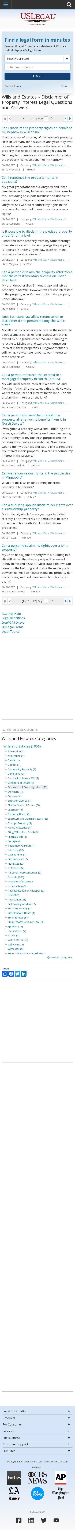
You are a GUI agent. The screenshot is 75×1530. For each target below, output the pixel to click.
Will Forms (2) (16, 944)
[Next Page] (65, 118)
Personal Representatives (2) (24, 872)
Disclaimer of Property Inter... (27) (27, 787)
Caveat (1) (14, 760)
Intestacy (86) (16, 850)
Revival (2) (14, 895)
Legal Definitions (13, 618)
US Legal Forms (12, 627)
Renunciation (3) (17, 886)
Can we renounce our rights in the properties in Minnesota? (36, 475)
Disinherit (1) (15, 791)
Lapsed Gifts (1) (17, 854)
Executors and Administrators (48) (28, 818)
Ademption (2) (16, 751)
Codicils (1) (14, 764)
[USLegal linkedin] (31, 1520)
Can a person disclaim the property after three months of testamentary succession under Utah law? (37, 276)
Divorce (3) (14, 796)
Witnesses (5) (15, 949)
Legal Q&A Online (13, 622)
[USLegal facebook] (18, 1520)
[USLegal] (38, 14)
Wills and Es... (39, 165)
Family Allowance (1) (19, 827)
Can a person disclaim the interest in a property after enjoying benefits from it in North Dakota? (34, 419)
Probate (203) (16, 877)
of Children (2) (16, 868)
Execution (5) (15, 809)
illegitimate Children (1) (21, 845)
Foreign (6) (14, 841)
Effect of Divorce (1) (19, 800)
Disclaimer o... (58, 165)
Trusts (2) (13, 935)
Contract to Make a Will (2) (23, 778)
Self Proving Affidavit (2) (22, 904)
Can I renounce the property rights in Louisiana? (30, 179)
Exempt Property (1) (20, 823)
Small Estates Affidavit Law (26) (26, 922)
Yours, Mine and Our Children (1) (27, 953)
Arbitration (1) (16, 755)
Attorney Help (11, 614)
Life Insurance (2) (18, 859)
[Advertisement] (37, 678)
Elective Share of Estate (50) (24, 805)
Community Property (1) (22, 769)
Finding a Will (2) (17, 836)
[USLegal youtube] (56, 1520)
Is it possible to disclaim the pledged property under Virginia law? (37, 233)
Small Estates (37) (18, 917)
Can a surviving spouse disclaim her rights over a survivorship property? (37, 507)
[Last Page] (70, 118)
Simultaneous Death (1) (21, 913)
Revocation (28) (17, 899)
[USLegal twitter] (44, 1520)
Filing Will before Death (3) (23, 832)
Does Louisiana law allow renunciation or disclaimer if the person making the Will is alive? (33, 321)
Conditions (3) (16, 773)
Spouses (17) (15, 926)
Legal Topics (10, 631)
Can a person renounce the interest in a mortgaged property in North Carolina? (32, 377)
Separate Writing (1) (19, 908)
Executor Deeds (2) (19, 814)
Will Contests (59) (18, 940)
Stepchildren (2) (17, 931)
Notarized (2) (15, 863)
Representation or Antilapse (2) (26, 890)
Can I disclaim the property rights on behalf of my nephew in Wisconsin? (37, 130)
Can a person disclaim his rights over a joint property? (35, 547)
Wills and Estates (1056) (22, 746)
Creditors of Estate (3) (21, 782)
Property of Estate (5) (20, 881)
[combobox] (37, 72)
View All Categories (61, 957)
